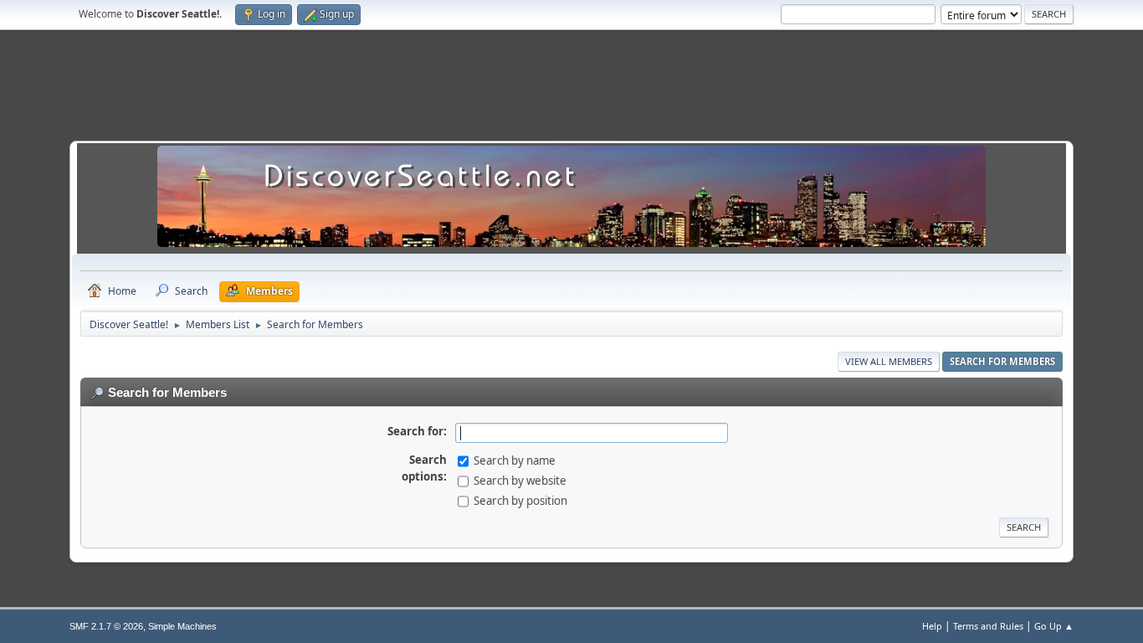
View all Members (888, 361)
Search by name (515, 460)
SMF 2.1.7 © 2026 (106, 626)
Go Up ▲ (1054, 626)
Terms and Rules (988, 626)
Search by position (520, 500)
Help (932, 626)
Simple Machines (182, 626)
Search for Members (1002, 361)
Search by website (520, 480)
